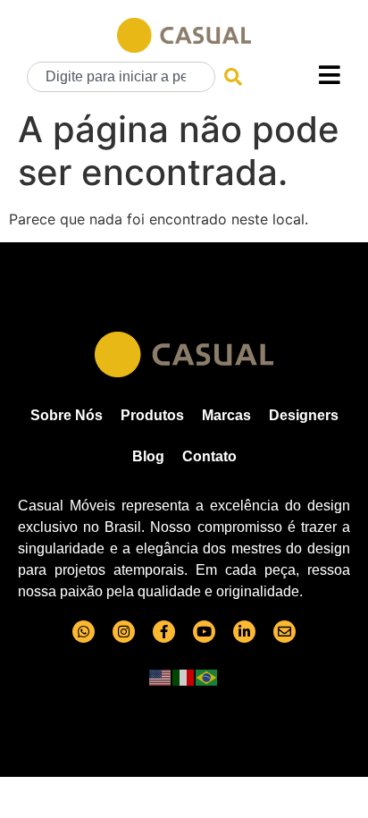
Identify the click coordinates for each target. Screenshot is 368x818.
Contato (209, 456)
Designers (304, 415)
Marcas (226, 415)
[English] (160, 677)
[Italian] (184, 677)
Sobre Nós (66, 415)
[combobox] (121, 77)
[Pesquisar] (233, 77)
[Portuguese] (207, 677)
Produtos (152, 415)
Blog (148, 456)
